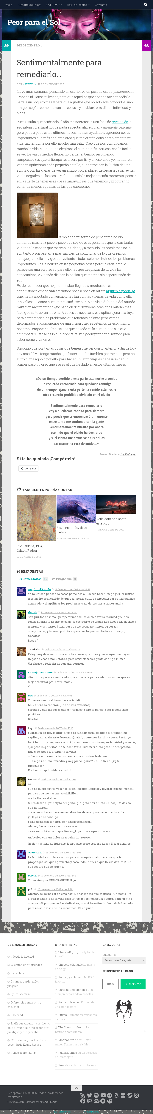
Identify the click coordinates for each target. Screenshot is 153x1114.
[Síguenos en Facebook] (82, 1101)
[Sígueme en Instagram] (136, 1095)
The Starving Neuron (71, 1027)
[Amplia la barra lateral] (6, 45)
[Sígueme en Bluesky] (89, 1095)
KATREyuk (29, 84)
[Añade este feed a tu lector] (82, 1095)
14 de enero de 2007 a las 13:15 (55, 728)
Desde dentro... (29, 45)
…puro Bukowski (21, 994)
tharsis (32, 612)
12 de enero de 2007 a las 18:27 (62, 649)
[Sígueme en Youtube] (103, 1095)
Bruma (62, 1015)
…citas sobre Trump (23, 1052)
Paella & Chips (67, 1052)
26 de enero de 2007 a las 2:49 (55, 889)
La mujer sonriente (40, 672)
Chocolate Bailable (70, 964)
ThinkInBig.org (68, 952)
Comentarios (35, 579)
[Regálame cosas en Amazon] (116, 1095)
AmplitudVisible (39, 589)
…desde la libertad (22, 956)
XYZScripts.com (91, 1111)
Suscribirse (133, 984)
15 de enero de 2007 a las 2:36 (58, 779)
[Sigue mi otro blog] (109, 1101)
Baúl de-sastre (77, 5)
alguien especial (119, 291)
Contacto (101, 5)
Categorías (109, 954)
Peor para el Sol (33, 22)
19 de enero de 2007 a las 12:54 (58, 875)
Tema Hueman (49, 1101)
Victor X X (35, 852)
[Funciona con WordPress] (22, 1102)
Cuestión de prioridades (26, 965)
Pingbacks (66, 579)
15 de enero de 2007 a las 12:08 (63, 852)
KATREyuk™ (54, 5)
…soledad (17, 1015)
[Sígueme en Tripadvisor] (96, 1101)
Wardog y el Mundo (70, 977)
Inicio (8, 5)
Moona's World (68, 1040)
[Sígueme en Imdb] (123, 1095)
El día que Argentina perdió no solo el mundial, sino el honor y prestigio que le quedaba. (28, 1028)
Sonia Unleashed (69, 1002)
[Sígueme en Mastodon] (89, 1101)
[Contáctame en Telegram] (109, 1095)
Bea (30, 695)
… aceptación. (19, 973)
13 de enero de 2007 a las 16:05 (54, 695)
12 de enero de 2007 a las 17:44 (59, 612)
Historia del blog (29, 5)
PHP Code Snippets (62, 1111)
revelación (120, 122)
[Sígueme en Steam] (129, 1095)
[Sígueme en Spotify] (96, 1095)
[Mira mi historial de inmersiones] (103, 1101)
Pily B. (32, 875)
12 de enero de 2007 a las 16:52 (72, 589)
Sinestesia (65, 1065)
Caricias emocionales (72, 989)
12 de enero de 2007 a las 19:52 (74, 672)
